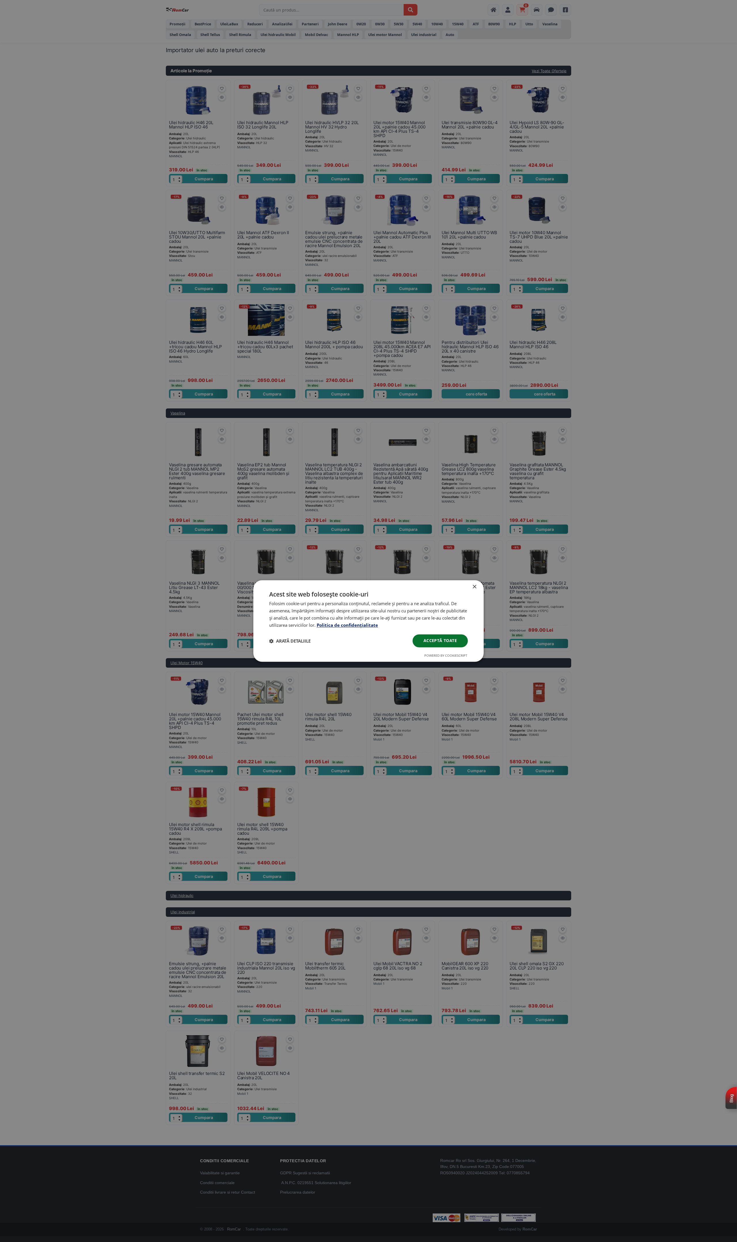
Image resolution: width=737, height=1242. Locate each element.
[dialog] (368, 621)
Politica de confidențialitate (347, 625)
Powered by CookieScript (445, 656)
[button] (290, 641)
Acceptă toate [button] (440, 640)
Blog (731, 1098)
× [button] (474, 587)
